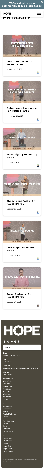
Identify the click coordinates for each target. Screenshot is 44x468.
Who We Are (7, 381)
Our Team (6, 384)
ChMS (5, 399)
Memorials (7, 397)
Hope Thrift (7, 448)
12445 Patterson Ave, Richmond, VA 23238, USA (20, 368)
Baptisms (6, 391)
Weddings (6, 394)
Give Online (7, 375)
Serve (5, 426)
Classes (6, 416)
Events (5, 411)
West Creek (7, 406)
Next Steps (7, 389)
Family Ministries (9, 414)
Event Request (8, 451)
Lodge (5, 443)
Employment (7, 386)
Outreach (6, 429)
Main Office (7, 438)
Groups (5, 423)
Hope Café (7, 446)
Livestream (7, 409)
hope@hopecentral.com (11, 355)
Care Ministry (8, 431)
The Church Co (7, 462)
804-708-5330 (8, 362)
